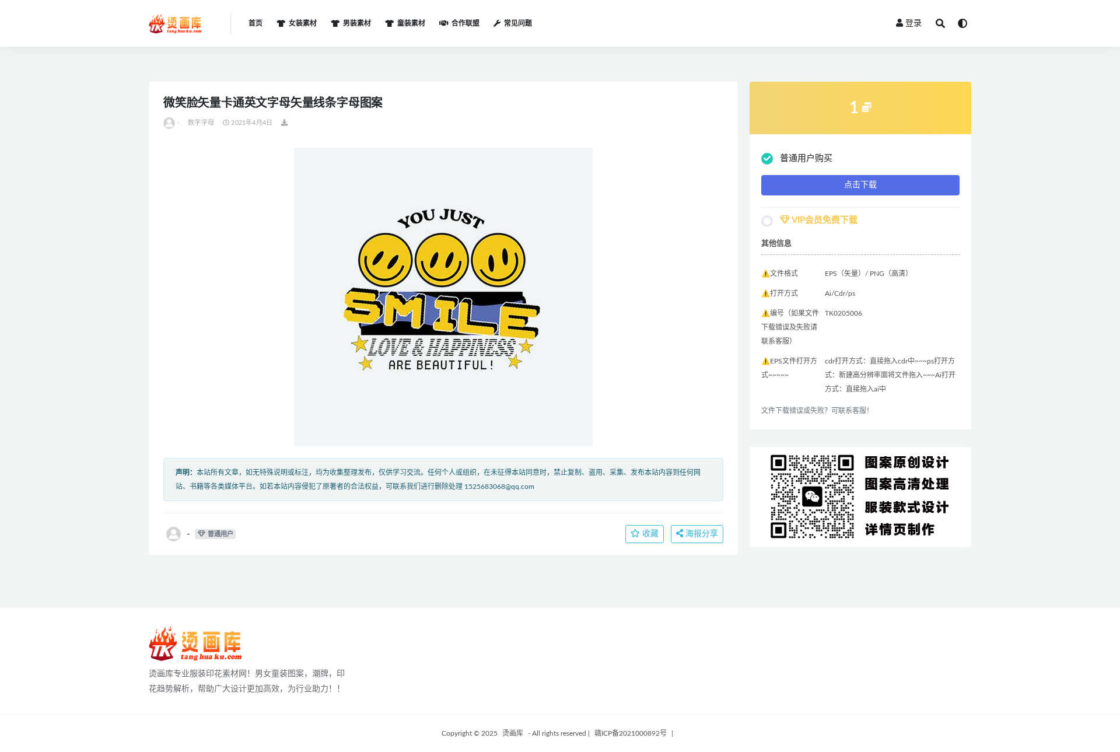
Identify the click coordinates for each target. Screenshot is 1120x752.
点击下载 (860, 185)
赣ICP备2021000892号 (630, 733)
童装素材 (411, 23)
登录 (913, 23)
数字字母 (201, 123)
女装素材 (303, 23)
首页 (255, 23)
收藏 (649, 534)
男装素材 (357, 23)
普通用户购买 (806, 158)
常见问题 (518, 23)
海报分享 (700, 534)
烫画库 (512, 733)
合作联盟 (466, 23)
